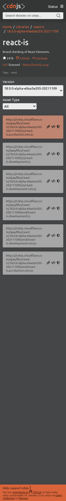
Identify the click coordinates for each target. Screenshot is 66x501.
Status (53, 6)
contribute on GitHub (27, 492)
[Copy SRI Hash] (58, 127)
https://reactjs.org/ (36, 64)
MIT (6, 64)
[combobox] (33, 90)
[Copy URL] (48, 127)
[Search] (59, 16)
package (42, 58)
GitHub (24, 58)
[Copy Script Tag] (53, 127)
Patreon (23, 498)
